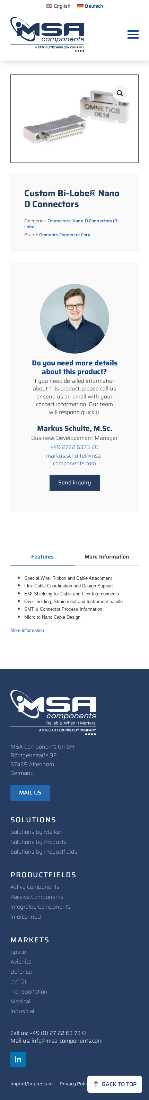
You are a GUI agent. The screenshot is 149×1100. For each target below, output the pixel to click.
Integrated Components (40, 906)
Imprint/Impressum (31, 1084)
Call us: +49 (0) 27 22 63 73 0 (48, 1033)
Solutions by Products (38, 842)
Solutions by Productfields (43, 851)
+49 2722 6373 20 (74, 447)
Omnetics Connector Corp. (65, 234)
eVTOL (19, 981)
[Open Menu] (133, 34)
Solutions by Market (36, 832)
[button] (120, 93)
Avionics (21, 961)
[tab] (42, 556)
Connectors (58, 220)
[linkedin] (18, 1059)
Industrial (22, 1011)
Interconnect (26, 916)
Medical (20, 1001)
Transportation (28, 991)
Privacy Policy (75, 1084)
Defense (21, 971)
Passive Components (36, 897)
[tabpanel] (74, 604)
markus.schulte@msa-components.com (74, 460)
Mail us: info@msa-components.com (56, 1041)
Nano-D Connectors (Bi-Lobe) (72, 224)
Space (18, 952)
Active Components (34, 887)
